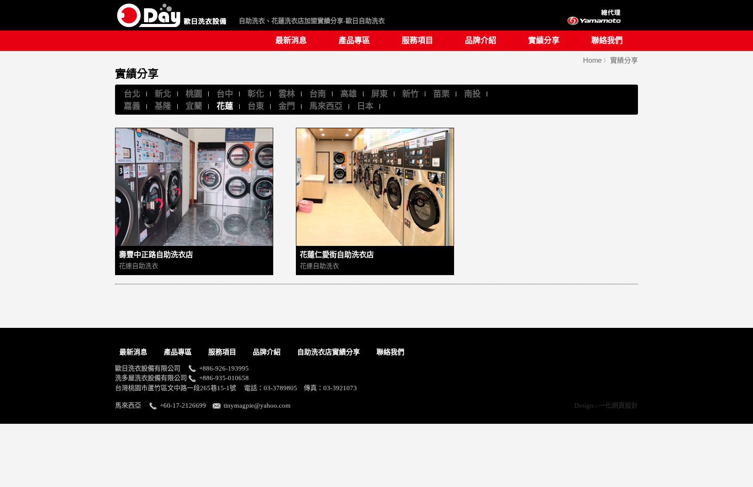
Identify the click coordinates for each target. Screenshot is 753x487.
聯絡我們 (607, 40)
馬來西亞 (326, 106)
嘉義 (132, 106)
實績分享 (544, 40)
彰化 (256, 94)
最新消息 (291, 40)
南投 (472, 94)
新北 (163, 94)
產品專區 (354, 40)
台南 (317, 94)
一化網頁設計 (618, 405)
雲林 (286, 94)
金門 (286, 106)
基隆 (163, 106)
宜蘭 (194, 106)
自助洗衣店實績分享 (328, 352)
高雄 (348, 94)
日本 (365, 106)
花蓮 (225, 106)
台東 (256, 106)
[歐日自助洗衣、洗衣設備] (171, 30)
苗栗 (441, 94)
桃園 (194, 94)
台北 (132, 94)
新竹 (410, 94)
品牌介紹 (480, 40)
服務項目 (417, 40)
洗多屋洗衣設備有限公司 (151, 378)
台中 (225, 94)
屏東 (379, 94)
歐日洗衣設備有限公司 (151, 368)
